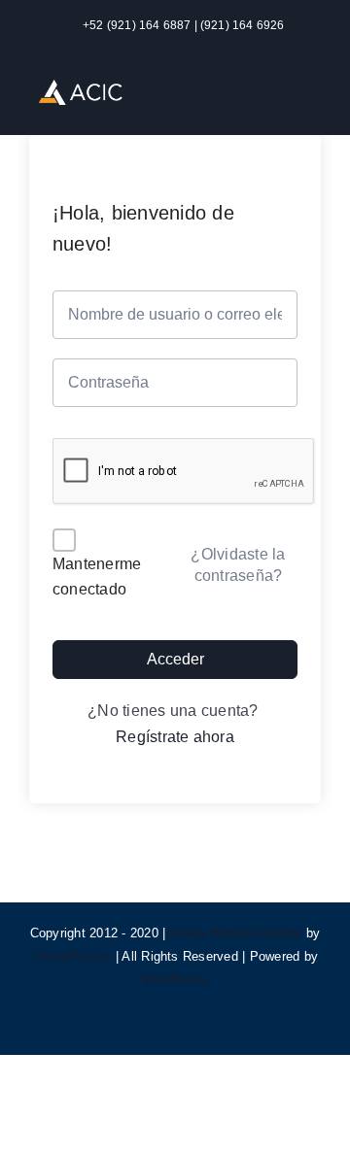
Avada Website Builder (234, 933)
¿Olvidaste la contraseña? (238, 565)
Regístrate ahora (175, 737)
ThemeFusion (72, 956)
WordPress (175, 979)
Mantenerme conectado (96, 576)
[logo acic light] (80, 87)
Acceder (175, 659)
